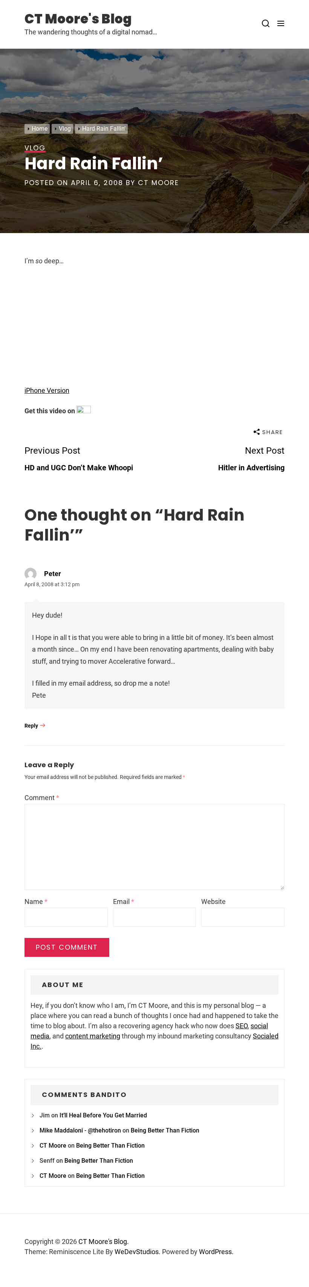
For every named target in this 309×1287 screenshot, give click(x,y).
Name (35, 901)
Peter (52, 574)
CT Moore (158, 182)
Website (213, 901)
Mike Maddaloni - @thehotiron (80, 1130)
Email (123, 901)
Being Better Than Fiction (165, 1130)
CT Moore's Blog (78, 19)
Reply (31, 726)
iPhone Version (46, 390)
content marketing (92, 1036)
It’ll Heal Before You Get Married (103, 1115)
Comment (41, 798)
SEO (242, 1026)
